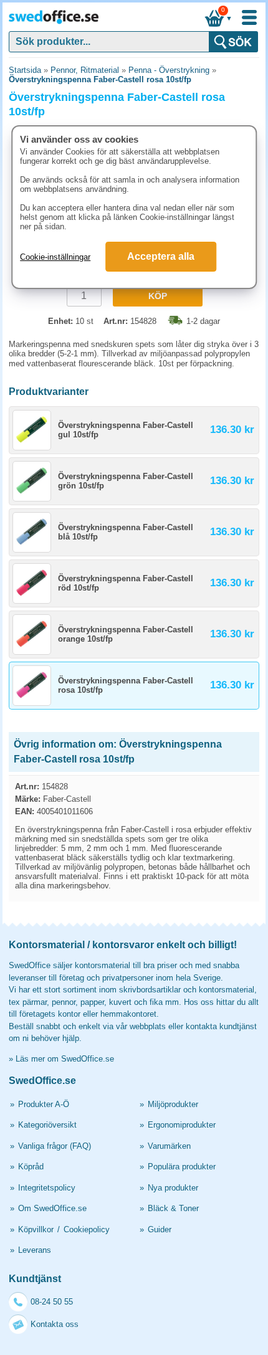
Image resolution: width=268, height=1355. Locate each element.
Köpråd (31, 1166)
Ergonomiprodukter (182, 1124)
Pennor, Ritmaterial (84, 70)
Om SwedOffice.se (52, 1208)
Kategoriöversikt (47, 1124)
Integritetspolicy (46, 1187)
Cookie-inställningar (55, 257)
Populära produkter (182, 1166)
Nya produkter (173, 1187)
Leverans (34, 1250)
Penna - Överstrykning (168, 70)
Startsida (25, 70)
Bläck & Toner (173, 1208)
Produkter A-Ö (43, 1104)
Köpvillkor (36, 1229)
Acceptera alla (160, 256)
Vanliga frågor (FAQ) (54, 1146)
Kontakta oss (55, 1324)
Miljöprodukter (173, 1104)
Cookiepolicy (87, 1229)
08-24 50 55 (52, 1301)
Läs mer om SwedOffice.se (65, 1058)
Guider (159, 1229)
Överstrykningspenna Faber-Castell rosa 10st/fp (100, 79)
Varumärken (169, 1146)
